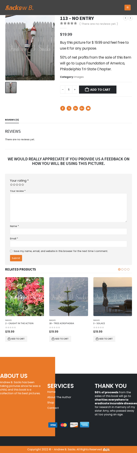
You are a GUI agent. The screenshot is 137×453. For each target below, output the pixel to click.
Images (79, 77)
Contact (53, 408)
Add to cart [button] (18, 338)
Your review (18, 191)
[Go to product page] (24, 296)
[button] (127, 7)
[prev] (125, 18)
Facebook (62, 108)
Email (88, 108)
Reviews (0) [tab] (12, 119)
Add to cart (100, 90)
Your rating (19, 180)
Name (14, 226)
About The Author (59, 397)
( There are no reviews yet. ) (98, 24)
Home (51, 392)
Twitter (69, 108)
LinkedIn (75, 108)
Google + (82, 108)
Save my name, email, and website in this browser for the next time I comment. (61, 251)
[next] (130, 18)
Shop (50, 402)
